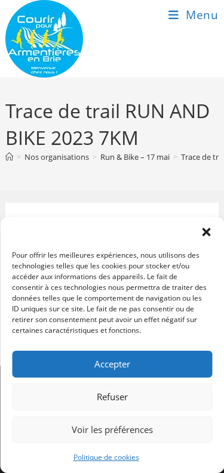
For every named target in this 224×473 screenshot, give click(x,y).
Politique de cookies (106, 457)
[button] (206, 232)
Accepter (112, 364)
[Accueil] (9, 157)
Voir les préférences (112, 429)
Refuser (112, 397)
